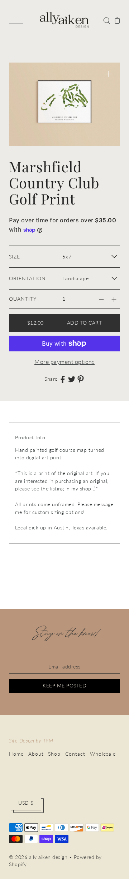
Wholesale (103, 754)
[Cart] (117, 20)
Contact (75, 754)
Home (16, 754)
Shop (54, 754)
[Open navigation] (18, 20)
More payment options (64, 361)
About (36, 754)
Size (14, 257)
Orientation (27, 278)
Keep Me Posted (64, 685)
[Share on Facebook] (62, 379)
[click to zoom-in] (108, 74)
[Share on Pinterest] (81, 379)
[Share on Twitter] (71, 379)
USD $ (26, 803)
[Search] (106, 20)
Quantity (23, 299)
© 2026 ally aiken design (38, 857)
